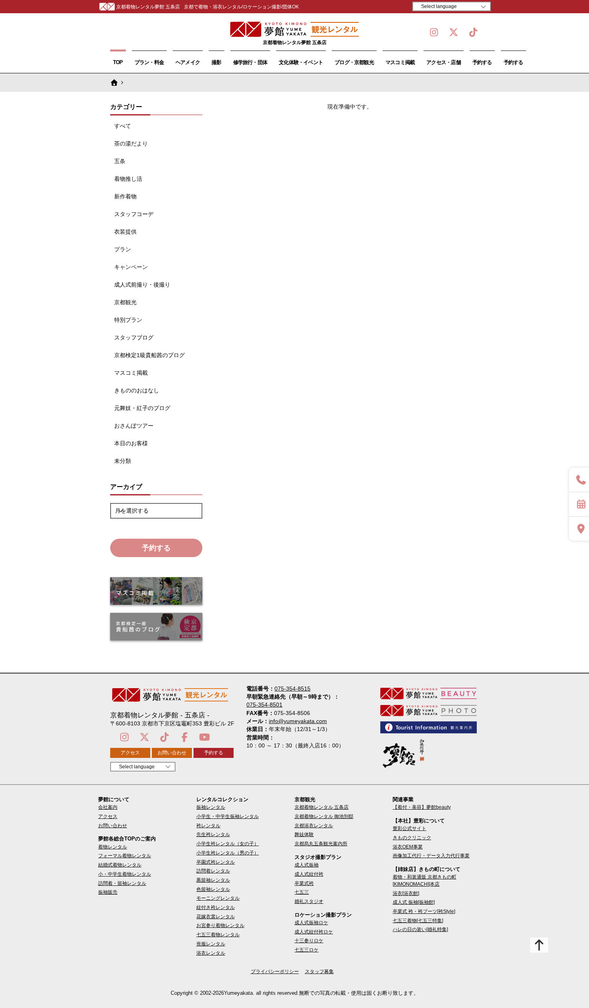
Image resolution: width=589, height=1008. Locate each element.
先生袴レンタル (213, 834)
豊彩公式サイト (409, 828)
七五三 (301, 892)
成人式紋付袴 (308, 874)
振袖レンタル (210, 807)
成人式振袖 (306, 865)
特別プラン (128, 320)
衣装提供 (125, 231)
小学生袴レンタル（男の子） (227, 853)
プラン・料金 (149, 62)
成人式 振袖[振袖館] (414, 902)
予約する (482, 62)
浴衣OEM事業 (408, 847)
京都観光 (125, 302)
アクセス (130, 752)
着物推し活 (128, 179)
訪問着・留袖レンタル (122, 883)
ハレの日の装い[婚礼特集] (420, 929)
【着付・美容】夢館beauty (422, 807)
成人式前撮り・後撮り (142, 284)
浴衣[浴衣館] (406, 893)
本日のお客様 (131, 443)
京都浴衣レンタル (313, 825)
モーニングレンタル (218, 898)
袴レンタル (208, 825)
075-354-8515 (292, 688)
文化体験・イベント (301, 62)
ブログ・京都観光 (354, 62)
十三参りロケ (308, 940)
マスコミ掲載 (400, 62)
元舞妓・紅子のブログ (142, 408)
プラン (122, 249)
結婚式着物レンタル (119, 865)
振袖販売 (107, 892)
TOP (118, 62)
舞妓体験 (304, 834)
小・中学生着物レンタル (124, 874)
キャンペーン (131, 267)
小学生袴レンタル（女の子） (227, 843)
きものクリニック (412, 837)
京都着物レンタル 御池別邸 (323, 816)
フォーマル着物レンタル (124, 856)
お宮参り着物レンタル (220, 925)
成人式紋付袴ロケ (313, 932)
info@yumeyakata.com (298, 721)
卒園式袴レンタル (215, 862)
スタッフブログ (133, 337)
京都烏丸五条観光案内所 (320, 843)
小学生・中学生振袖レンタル (227, 816)
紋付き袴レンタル (215, 907)
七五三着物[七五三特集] (418, 920)
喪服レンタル (210, 944)
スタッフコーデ (133, 214)
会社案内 (107, 807)
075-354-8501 (264, 704)
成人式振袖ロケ (311, 922)
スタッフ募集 (319, 971)
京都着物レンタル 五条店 (321, 807)
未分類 (122, 461)
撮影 (216, 62)
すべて (122, 126)
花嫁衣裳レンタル (215, 916)
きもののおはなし (136, 390)
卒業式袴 (304, 883)
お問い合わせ (171, 752)
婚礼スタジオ (308, 901)
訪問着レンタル (213, 871)
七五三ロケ (306, 950)
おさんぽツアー (133, 425)
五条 (119, 161)
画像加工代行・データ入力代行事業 (431, 856)
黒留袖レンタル (213, 880)
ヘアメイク (187, 62)
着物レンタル (112, 847)
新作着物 (125, 196)
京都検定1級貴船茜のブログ (149, 355)
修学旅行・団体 (250, 62)
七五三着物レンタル (218, 934)
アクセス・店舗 (443, 62)
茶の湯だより (131, 143)
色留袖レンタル (213, 889)
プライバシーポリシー (275, 971)
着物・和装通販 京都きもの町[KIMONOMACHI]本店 (424, 880)
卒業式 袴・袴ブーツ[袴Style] (424, 911)
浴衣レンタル (210, 953)
